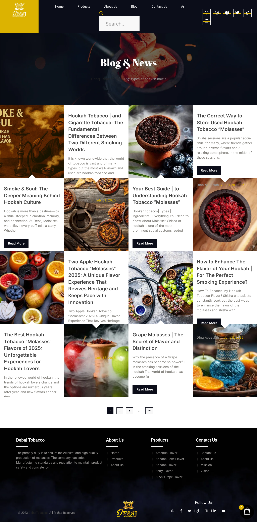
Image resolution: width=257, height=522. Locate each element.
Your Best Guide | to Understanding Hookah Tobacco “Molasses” (160, 195)
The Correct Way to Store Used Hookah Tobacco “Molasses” (220, 122)
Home (59, 6)
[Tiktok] (248, 13)
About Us (110, 6)
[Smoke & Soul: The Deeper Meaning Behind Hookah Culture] (32, 141)
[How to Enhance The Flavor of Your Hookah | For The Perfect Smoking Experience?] (225, 360)
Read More (16, 243)
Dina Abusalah (79, 200)
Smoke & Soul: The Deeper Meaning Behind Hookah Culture (32, 195)
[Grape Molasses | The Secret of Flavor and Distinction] (160, 287)
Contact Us (159, 6)
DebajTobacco (38, 513)
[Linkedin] (207, 21)
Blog (134, 6)
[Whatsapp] (207, 13)
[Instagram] (217, 13)
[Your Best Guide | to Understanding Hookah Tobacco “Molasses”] (160, 141)
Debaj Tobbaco (102, 79)
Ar (182, 6)
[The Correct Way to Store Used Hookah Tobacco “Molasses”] (225, 214)
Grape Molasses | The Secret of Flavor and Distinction (158, 341)
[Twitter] (237, 13)
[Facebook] (227, 13)
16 (149, 410)
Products (84, 6)
